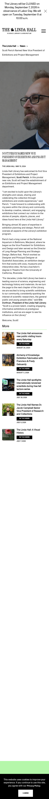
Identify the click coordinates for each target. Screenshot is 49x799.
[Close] (45, 11)
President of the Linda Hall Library (29, 303)
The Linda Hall (9, 46)
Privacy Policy (33, 786)
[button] (43, 31)
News (22, 46)
